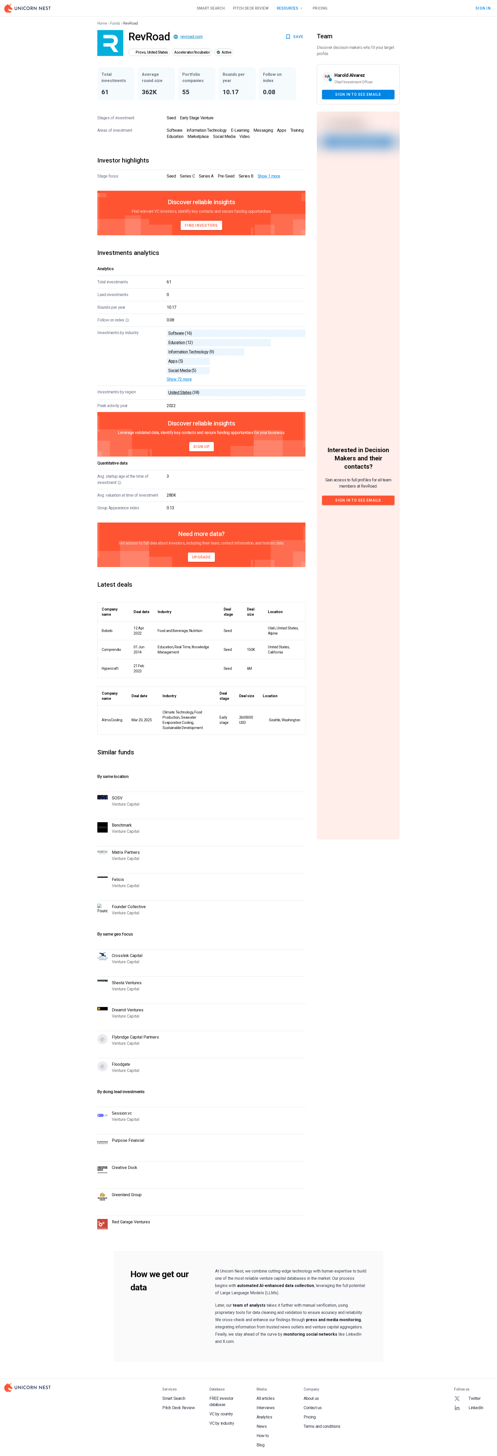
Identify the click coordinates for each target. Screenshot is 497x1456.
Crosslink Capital (127, 955)
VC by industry (221, 1423)
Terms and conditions (322, 1426)
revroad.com (191, 36)
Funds (115, 23)
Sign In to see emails (358, 94)
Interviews (266, 1407)
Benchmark (122, 825)
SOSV (117, 798)
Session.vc (122, 1113)
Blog (260, 1445)
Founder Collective (129, 906)
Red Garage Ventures (131, 1221)
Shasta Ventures (127, 982)
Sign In (483, 8)
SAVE (298, 37)
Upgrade (201, 557)
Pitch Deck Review (250, 8)
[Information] (127, 320)
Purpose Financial (128, 1140)
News (262, 1426)
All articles (265, 1398)
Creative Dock (124, 1167)
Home (102, 23)
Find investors (201, 225)
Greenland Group (127, 1194)
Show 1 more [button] (269, 176)
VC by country (221, 1413)
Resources (287, 8)
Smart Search (211, 8)
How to (263, 1435)
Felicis (118, 879)
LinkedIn (476, 1407)
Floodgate (121, 1064)
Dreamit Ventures (127, 1010)
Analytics (264, 1417)
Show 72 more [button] (179, 379)
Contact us (313, 1407)
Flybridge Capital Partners (135, 1037)
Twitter (474, 1398)
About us (311, 1398)
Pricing (320, 8)
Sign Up (201, 447)
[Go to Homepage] (27, 8)
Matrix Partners (126, 852)
